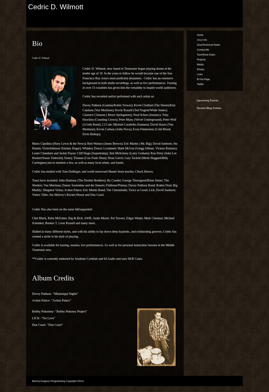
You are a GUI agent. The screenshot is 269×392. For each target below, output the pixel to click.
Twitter (200, 84)
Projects (201, 59)
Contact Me (203, 49)
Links (200, 74)
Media (200, 64)
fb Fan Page (203, 79)
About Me (202, 40)
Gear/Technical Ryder (208, 44)
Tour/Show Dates (206, 54)
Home (200, 35)
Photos (200, 69)
